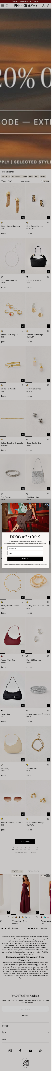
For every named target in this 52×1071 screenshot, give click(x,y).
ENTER (25, 559)
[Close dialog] (47, 504)
